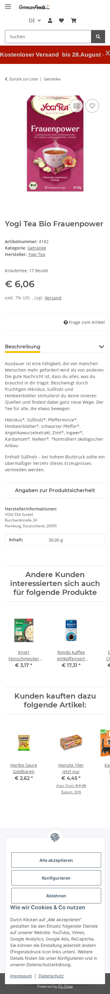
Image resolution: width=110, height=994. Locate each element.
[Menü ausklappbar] (8, 4)
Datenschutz (51, 975)
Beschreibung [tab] (22, 347)
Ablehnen (56, 895)
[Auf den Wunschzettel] (92, 106)
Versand (53, 298)
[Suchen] (98, 36)
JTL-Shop (65, 986)
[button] (50, 20)
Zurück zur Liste (23, 79)
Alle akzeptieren (56, 860)
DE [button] (32, 20)
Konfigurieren (56, 878)
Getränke (37, 248)
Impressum (21, 975)
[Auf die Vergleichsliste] (76, 106)
